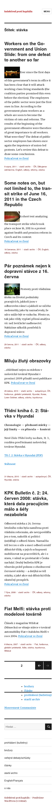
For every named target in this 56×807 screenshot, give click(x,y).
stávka (42, 169)
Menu (47, 11)
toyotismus (37, 397)
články (28, 690)
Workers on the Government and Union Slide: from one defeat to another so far (27, 51)
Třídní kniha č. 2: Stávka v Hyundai (26, 413)
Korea (43, 394)
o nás (7, 788)
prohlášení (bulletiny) (38, 695)
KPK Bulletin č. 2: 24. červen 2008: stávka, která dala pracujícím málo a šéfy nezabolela (26, 503)
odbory (26, 169)
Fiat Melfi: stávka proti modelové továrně (27, 611)
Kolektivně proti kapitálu (17, 797)
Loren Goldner (10, 397)
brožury (29, 686)
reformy (34, 169)
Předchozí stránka (39, 669)
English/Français (13, 780)
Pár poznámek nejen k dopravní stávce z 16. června (27, 271)
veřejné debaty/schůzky (17, 758)
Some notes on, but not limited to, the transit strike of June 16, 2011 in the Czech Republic (28, 194)
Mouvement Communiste (20, 707)
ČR (34, 166)
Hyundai (36, 394)
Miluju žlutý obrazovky (27, 360)
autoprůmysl (40, 390)
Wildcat (7, 650)
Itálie (24, 647)
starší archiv (25, 166)
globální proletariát (22, 394)
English (19, 169)
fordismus (8, 394)
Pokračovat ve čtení (16, 158)
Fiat (36, 644)
